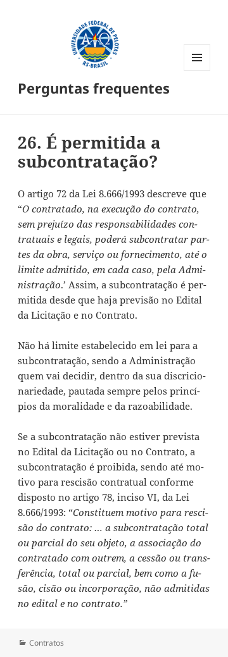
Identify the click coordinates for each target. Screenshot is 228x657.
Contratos (46, 642)
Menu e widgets (197, 70)
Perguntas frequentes (94, 87)
